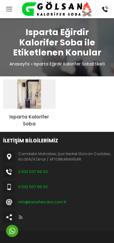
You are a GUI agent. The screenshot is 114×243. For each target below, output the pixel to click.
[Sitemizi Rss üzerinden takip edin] (20, 217)
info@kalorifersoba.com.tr (42, 202)
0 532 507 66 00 (33, 171)
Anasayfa (19, 64)
